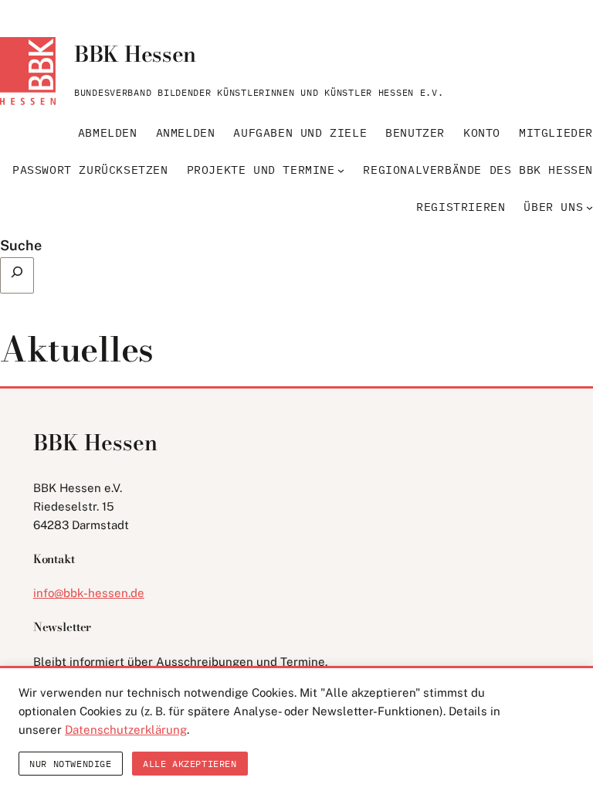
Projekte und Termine (261, 169)
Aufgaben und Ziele (300, 132)
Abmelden (107, 132)
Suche (21, 245)
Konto (481, 132)
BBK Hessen (135, 53)
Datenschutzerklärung (126, 729)
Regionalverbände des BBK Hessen (478, 169)
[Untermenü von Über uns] (589, 207)
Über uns (553, 206)
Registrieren (460, 206)
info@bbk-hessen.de (88, 592)
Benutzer (415, 132)
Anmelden (185, 132)
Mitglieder (556, 132)
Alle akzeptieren (190, 763)
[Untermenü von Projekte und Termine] (340, 170)
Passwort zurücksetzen (90, 169)
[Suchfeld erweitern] (17, 275)
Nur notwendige (70, 763)
